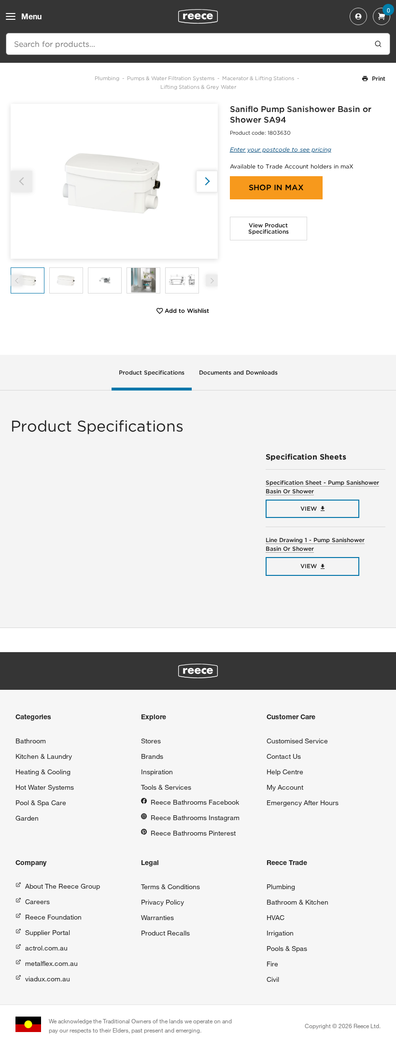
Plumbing (107, 78)
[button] (207, 181)
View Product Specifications (268, 229)
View (308, 508)
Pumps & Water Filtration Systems (170, 78)
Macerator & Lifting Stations (258, 78)
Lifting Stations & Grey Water (198, 87)
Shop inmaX (276, 187)
